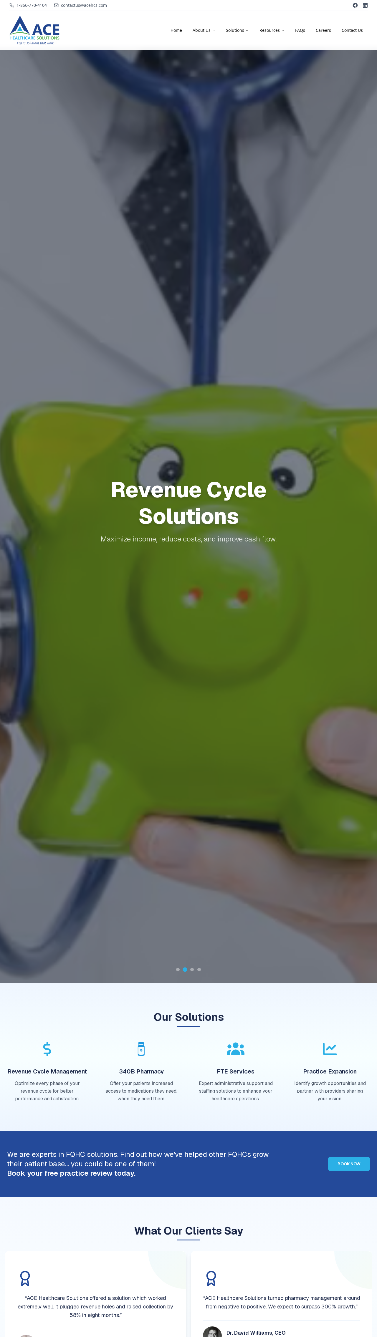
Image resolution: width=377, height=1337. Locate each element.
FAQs (300, 30)
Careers (323, 30)
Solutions (235, 30)
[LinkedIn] (365, 5)
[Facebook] (355, 5)
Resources (269, 30)
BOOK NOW (349, 1164)
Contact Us (352, 30)
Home (176, 30)
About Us (202, 30)
